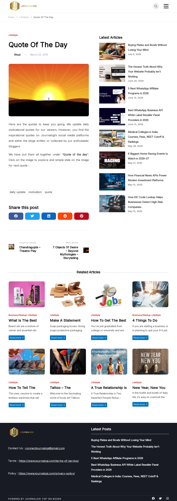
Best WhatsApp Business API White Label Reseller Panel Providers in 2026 (145, 115)
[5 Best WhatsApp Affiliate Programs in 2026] (112, 95)
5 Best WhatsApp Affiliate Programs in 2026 (117, 458)
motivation (35, 192)
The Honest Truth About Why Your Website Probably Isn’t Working (145, 71)
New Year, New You (148, 388)
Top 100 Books (51, 498)
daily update (17, 192)
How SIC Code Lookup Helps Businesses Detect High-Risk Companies (145, 202)
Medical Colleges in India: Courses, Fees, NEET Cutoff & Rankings (146, 136)
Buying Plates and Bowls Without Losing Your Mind (121, 440)
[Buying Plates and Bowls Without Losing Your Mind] (112, 51)
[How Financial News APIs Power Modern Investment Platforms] (112, 181)
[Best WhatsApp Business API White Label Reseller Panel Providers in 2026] (112, 116)
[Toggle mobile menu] (166, 6)
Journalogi (33, 498)
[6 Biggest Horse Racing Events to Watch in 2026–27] (112, 160)
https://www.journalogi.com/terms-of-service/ (49, 461)
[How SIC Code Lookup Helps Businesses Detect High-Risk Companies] (112, 203)
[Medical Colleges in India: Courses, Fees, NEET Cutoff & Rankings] (112, 138)
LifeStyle (13, 35)
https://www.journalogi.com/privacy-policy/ (46, 473)
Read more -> (17, 337)
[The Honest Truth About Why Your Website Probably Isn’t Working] (112, 73)
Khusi (17, 54)
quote (48, 192)
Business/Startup (18, 315)
